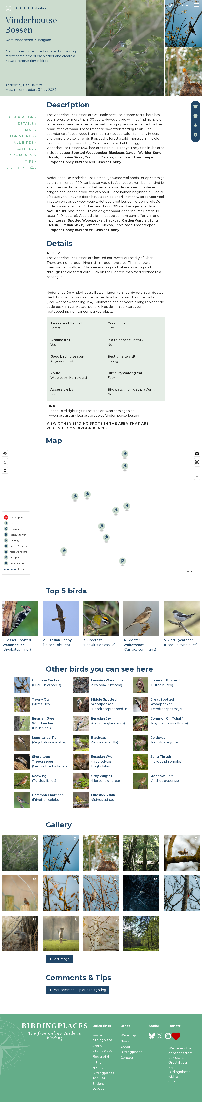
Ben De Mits (33, 85)
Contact (126, 1058)
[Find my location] (5, 453)
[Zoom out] (197, 477)
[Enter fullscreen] (197, 462)
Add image (60, 959)
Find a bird (100, 1056)
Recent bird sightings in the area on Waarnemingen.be (91, 411)
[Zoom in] (197, 470)
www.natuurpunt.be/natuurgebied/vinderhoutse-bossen (93, 415)
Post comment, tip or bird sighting (79, 990)
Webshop (128, 1035)
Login (169, 5)
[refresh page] (5, 470)
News (124, 1041)
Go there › (21, 168)
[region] (101, 512)
